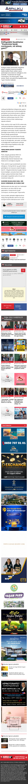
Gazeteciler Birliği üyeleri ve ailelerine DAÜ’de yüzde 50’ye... (17, 673)
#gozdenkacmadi (19, 205)
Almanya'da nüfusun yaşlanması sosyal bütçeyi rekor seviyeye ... (17, 739)
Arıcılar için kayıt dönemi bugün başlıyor (17, 667)
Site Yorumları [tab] (7, 305)
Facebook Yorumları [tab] (18, 306)
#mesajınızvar (9, 205)
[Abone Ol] (21, 103)
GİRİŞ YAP (23, 270)
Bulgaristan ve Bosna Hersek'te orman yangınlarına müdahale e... (17, 745)
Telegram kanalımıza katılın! (15, 217)
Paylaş (10, 98)
